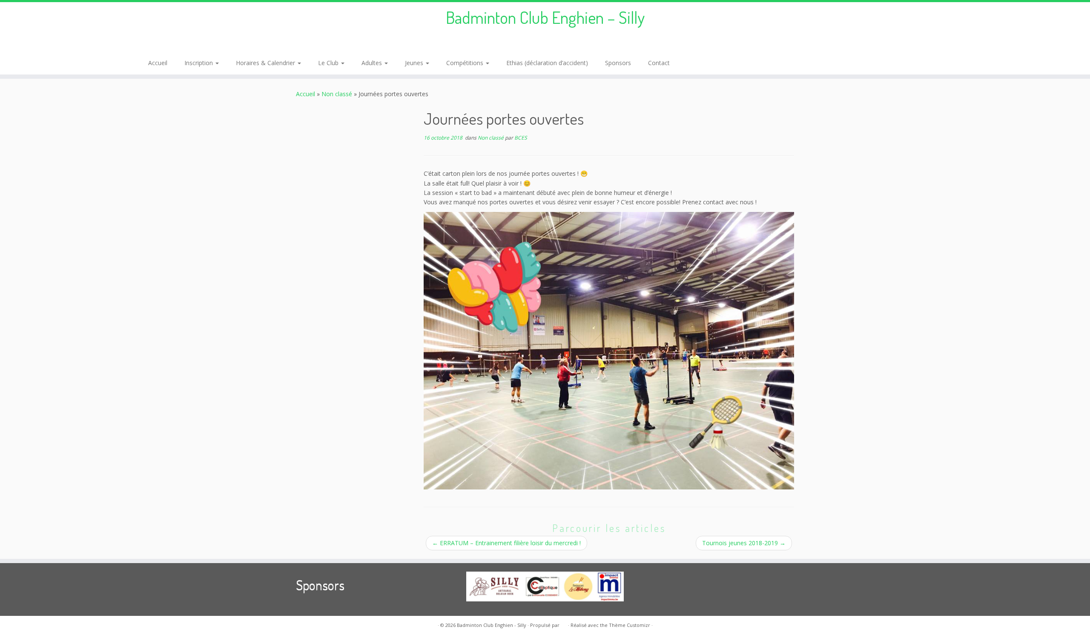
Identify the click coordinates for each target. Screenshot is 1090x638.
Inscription (199, 63)
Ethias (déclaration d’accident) (547, 63)
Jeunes (415, 63)
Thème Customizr (629, 625)
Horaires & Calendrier (266, 63)
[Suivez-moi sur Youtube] (177, 44)
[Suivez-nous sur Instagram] (165, 44)
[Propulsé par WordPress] (564, 624)
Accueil (157, 63)
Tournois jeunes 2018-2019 (744, 543)
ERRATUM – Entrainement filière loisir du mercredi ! (506, 543)
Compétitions (465, 63)
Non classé (336, 94)
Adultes (372, 63)
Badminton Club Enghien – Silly (545, 17)
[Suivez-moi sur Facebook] (154, 44)
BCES (520, 137)
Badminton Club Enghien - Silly (491, 625)
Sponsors (618, 63)
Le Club (329, 63)
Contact (659, 63)
